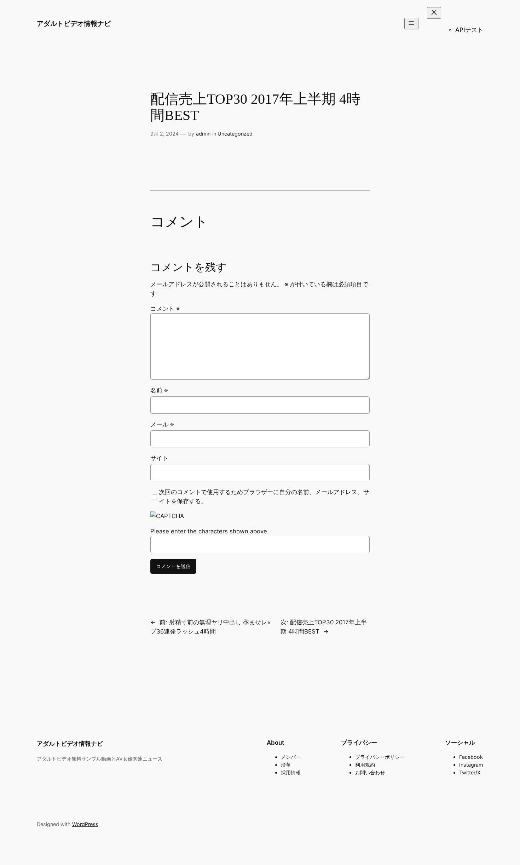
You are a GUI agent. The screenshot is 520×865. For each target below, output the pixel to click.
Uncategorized (235, 134)
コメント (165, 308)
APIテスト (469, 29)
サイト (159, 458)
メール (162, 424)
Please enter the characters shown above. (209, 531)
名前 (159, 390)
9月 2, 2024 (164, 134)
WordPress (85, 824)
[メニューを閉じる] (434, 13)
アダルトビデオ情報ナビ (74, 23)
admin (203, 134)
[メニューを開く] (411, 23)
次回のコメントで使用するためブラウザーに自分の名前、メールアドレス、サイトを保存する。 (264, 496)
